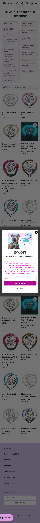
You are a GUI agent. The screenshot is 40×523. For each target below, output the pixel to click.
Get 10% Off (20, 283)
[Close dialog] (36, 232)
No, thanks (20, 289)
